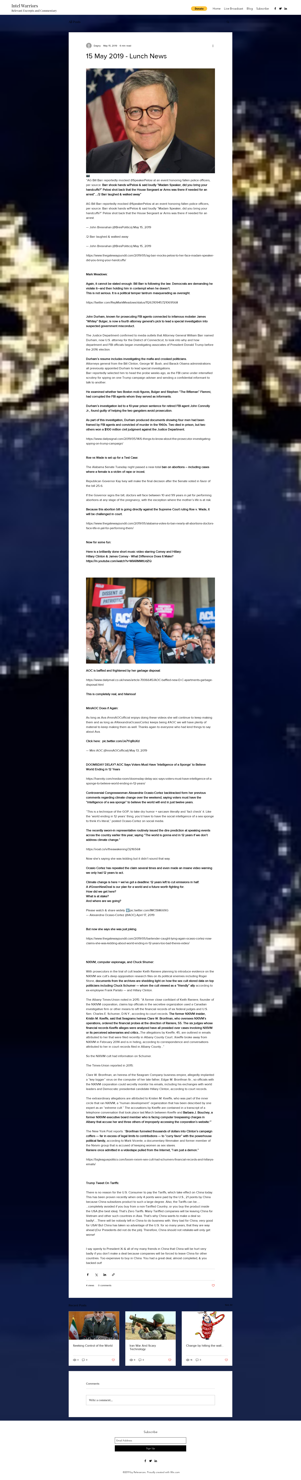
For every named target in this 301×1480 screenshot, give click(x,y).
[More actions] (213, 46)
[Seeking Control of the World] (94, 1325)
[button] (199, 8)
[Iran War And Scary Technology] (150, 1325)
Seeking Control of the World (93, 1345)
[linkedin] (285, 8)
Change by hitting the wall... (204, 1345)
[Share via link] (113, 1274)
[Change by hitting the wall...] (207, 1325)
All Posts (74, 22)
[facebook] (275, 8)
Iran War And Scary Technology (143, 1347)
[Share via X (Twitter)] (96, 1274)
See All (228, 1304)
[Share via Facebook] (87, 1274)
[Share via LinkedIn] (104, 1274)
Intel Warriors (24, 5)
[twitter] (280, 8)
